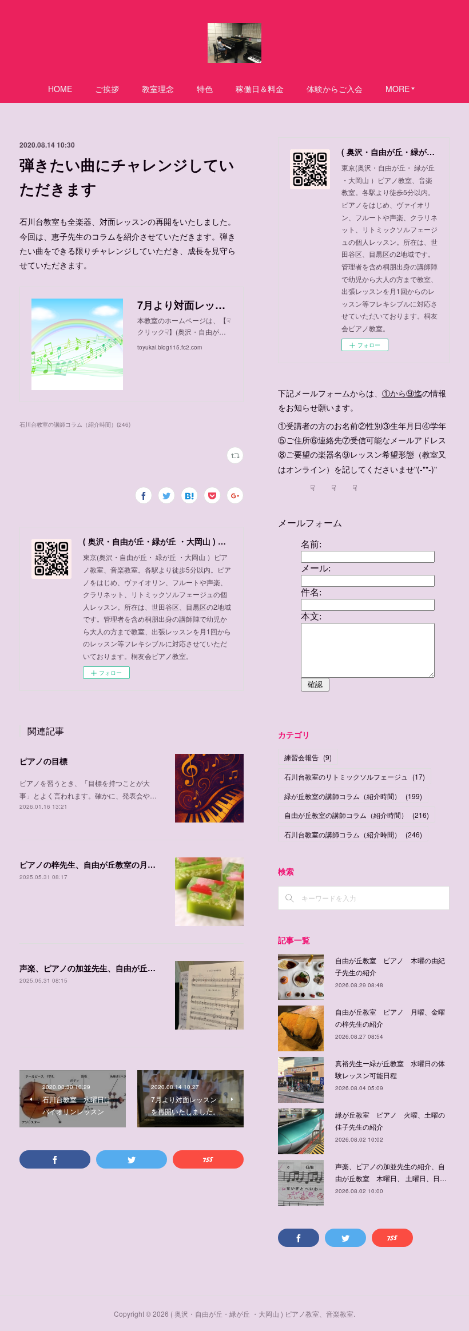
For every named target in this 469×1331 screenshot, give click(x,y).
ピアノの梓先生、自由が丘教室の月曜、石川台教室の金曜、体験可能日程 (151, 864)
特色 (205, 88)
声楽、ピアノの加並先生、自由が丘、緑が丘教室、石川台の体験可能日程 (151, 968)
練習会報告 (308, 757)
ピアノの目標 (43, 760)
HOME (60, 88)
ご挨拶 (107, 88)
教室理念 (158, 88)
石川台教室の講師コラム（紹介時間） (353, 834)
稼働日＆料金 (260, 88)
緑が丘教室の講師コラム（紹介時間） (353, 796)
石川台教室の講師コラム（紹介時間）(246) (74, 424)
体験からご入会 (335, 88)
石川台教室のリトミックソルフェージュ (354, 776)
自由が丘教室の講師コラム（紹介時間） (356, 815)
